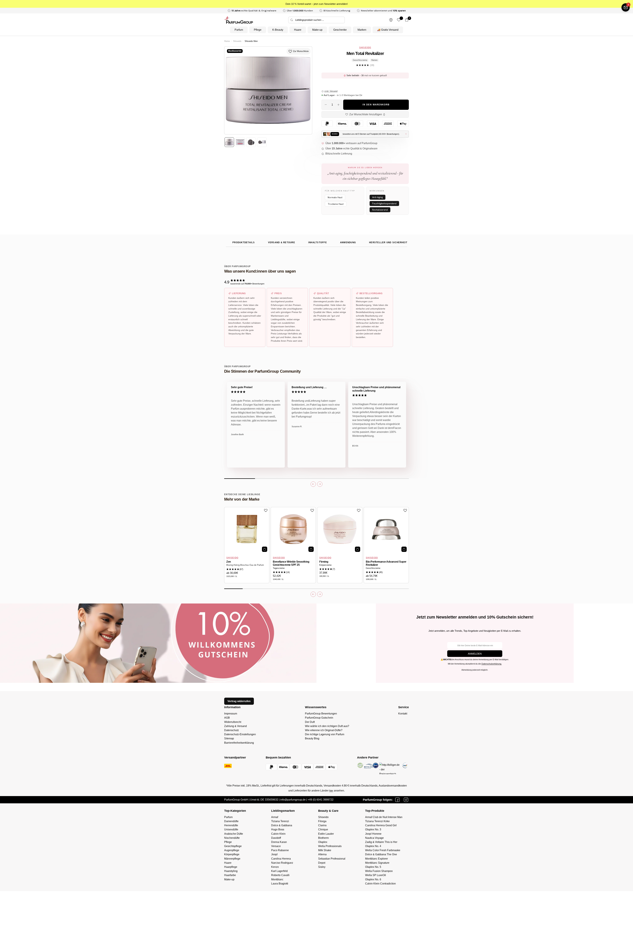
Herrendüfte (231, 825)
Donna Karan (279, 842)
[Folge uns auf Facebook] (397, 800)
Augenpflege (231, 850)
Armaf (274, 817)
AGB (227, 717)
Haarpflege (230, 866)
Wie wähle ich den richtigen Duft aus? (327, 726)
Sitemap (229, 738)
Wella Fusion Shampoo (379, 871)
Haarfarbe (230, 875)
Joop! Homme (373, 833)
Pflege (257, 29)
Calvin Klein (278, 833)
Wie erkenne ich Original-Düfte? (323, 730)
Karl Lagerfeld (279, 871)
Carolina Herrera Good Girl (381, 825)
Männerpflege (232, 858)
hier (331, 790)
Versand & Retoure (281, 242)
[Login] (391, 20)
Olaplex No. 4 (373, 846)
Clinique (323, 829)
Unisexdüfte (231, 829)
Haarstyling (231, 871)
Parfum (239, 29)
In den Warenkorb (376, 105)
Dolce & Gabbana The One (381, 854)
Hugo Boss (277, 829)
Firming (323, 561)
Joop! (274, 854)
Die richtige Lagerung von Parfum (324, 734)
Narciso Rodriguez (282, 862)
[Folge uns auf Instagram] (406, 800)
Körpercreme (325, 565)
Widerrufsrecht (232, 722)
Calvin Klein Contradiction (380, 883)
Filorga (322, 821)
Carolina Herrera (281, 858)
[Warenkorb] (407, 20)
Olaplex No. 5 (373, 866)
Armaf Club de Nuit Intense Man (383, 817)
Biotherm (323, 837)
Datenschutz (231, 730)
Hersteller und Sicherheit (388, 242)
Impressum (230, 713)
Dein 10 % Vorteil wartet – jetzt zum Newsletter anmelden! (317, 4)
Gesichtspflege (233, 846)
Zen (228, 561)
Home (227, 41)
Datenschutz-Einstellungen (240, 734)
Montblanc (277, 879)
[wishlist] (399, 20)
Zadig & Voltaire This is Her (381, 842)
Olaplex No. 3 (373, 829)
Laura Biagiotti (279, 883)
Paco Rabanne (280, 850)
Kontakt (402, 713)
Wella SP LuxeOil (375, 875)
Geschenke (340, 29)
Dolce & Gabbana (281, 825)
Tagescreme (279, 568)
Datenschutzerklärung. (492, 664)
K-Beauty (277, 29)
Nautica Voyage (374, 837)
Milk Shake (324, 850)
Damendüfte (231, 821)
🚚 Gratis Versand (387, 29)
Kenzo (275, 866)
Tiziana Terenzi (280, 821)
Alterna (322, 854)
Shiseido (237, 41)
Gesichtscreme (373, 568)
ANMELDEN (475, 653)
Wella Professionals (330, 846)
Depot (321, 862)
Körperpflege (231, 854)
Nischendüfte (232, 837)
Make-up (317, 29)
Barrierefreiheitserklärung (239, 742)
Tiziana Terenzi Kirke (377, 821)
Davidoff (276, 837)
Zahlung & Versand (235, 726)
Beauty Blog (312, 738)
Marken (362, 29)
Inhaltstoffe (317, 242)
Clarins (322, 825)
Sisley (321, 866)
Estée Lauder (326, 833)
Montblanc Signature (377, 862)
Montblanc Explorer (376, 858)
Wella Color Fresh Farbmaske (382, 850)
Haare (297, 29)
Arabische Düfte (233, 833)
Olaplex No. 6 (373, 879)
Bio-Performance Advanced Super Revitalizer (386, 563)
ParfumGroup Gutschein (319, 717)
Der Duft (310, 722)
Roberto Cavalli (280, 875)
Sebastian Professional (331, 858)
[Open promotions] (625, 7)
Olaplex (322, 842)
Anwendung (348, 242)
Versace (276, 846)
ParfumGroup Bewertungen (321, 713)
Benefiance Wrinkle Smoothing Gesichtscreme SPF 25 (291, 563)
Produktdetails (243, 242)
